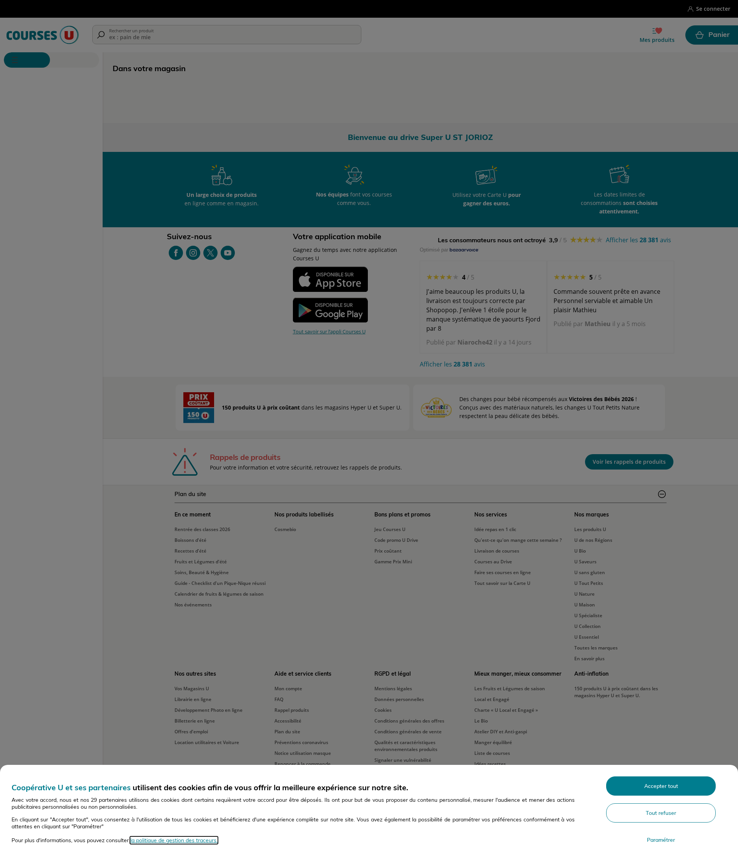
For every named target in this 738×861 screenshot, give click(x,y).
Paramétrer (661, 839)
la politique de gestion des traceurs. (174, 840)
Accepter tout (661, 786)
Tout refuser (661, 812)
